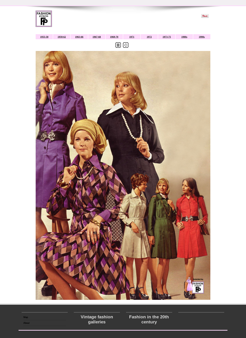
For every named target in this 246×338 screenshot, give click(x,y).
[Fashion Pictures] (44, 21)
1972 (149, 36)
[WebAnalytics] (201, 316)
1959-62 (62, 36)
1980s (184, 36)
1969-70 (114, 36)
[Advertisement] (126, 19)
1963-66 (79, 36)
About (26, 323)
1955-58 (44, 36)
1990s (202, 36)
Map (25, 317)
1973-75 (167, 36)
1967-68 (97, 36)
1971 (131, 36)
